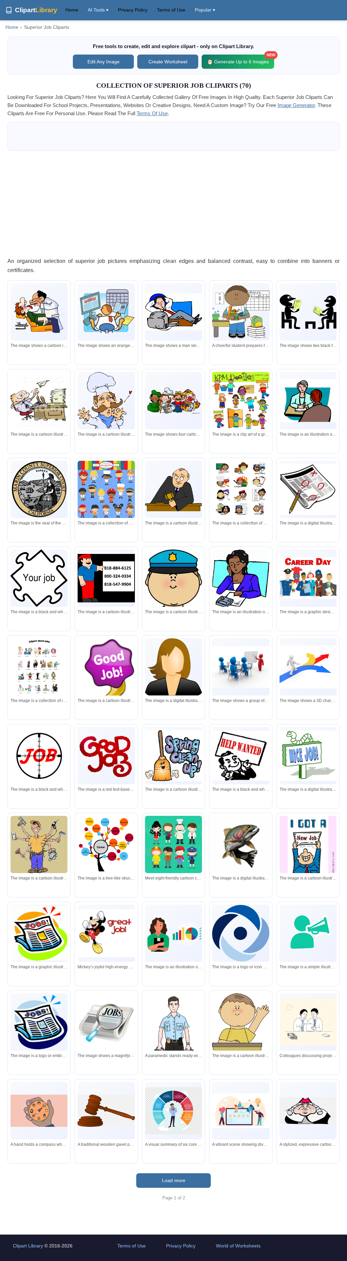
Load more (173, 1180)
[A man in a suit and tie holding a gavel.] (173, 489)
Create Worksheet (167, 61)
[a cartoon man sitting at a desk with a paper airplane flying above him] (39, 401)
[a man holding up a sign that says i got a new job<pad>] (308, 850)
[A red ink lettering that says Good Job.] (106, 755)
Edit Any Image (103, 61)
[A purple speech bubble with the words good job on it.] (106, 678)
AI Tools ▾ (98, 10)
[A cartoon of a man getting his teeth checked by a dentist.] (39, 311)
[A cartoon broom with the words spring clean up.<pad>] (173, 756)
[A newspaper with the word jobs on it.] (39, 933)
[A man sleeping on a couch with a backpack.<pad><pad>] (173, 311)
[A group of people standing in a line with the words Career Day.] (308, 578)
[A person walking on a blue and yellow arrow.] (308, 666)
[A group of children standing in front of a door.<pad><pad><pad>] (240, 400)
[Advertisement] (173, 203)
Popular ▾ (205, 10)
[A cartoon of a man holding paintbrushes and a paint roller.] (39, 845)
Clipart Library (28, 1245)
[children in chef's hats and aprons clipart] (106, 489)
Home (71, 10)
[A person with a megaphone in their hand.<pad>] (308, 933)
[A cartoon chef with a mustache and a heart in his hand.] (106, 417)
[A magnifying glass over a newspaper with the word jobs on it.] (106, 1021)
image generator (296, 105)
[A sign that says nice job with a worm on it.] (308, 755)
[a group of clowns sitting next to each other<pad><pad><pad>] (173, 401)
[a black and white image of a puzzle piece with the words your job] (39, 579)
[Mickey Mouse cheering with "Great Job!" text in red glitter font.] (106, 933)
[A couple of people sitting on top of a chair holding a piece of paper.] (308, 311)
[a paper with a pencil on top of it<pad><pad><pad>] (308, 489)
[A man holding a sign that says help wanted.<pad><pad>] (240, 756)
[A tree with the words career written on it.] (106, 844)
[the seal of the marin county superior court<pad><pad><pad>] (39, 489)
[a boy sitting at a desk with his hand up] (240, 1039)
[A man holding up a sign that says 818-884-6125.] (106, 578)
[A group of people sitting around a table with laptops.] (240, 667)
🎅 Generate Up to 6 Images (240, 59)
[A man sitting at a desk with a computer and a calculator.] (106, 311)
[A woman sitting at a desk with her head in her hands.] (240, 578)
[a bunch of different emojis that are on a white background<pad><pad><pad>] (240, 489)
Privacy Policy (132, 10)
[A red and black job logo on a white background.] (39, 755)
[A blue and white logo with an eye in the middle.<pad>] (240, 933)
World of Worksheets (238, 1245)
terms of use (152, 113)
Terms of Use (171, 10)
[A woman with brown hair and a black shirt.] (173, 666)
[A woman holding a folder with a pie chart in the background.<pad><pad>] (173, 933)
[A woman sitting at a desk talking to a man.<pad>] (308, 400)
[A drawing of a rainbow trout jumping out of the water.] (240, 844)
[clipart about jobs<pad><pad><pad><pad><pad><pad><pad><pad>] (39, 675)
